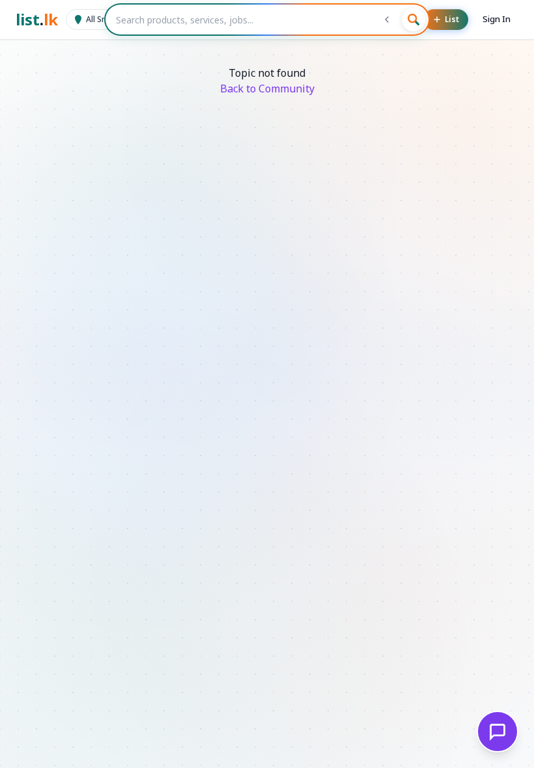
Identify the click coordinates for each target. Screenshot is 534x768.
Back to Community (267, 88)
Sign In (497, 19)
